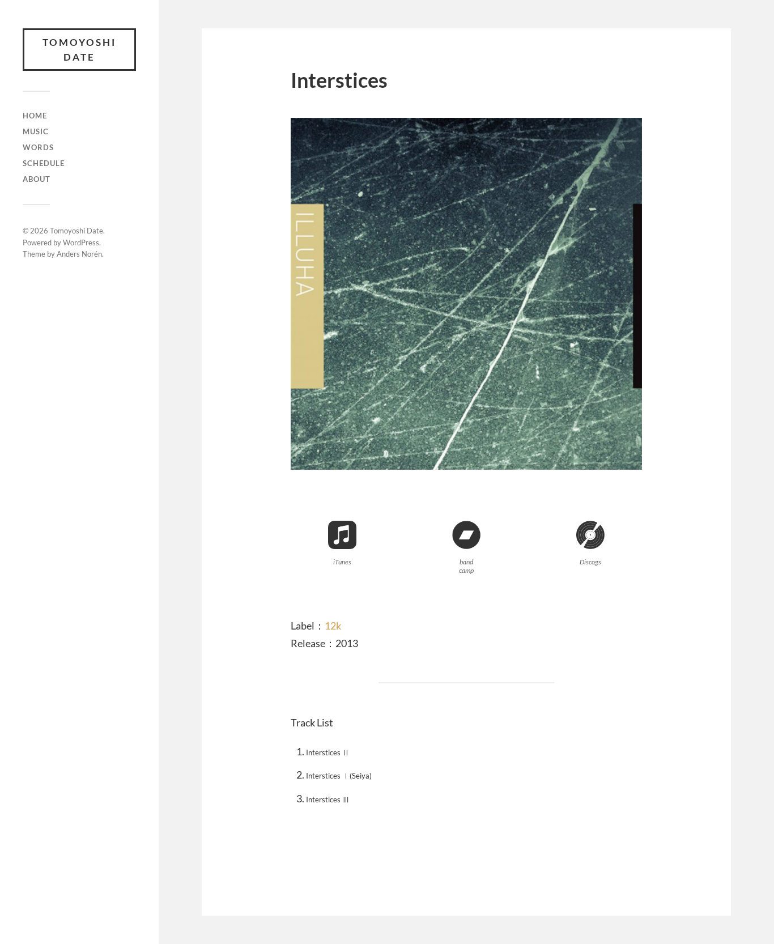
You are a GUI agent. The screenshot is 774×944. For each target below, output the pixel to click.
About (36, 179)
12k (333, 625)
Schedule (44, 163)
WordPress (81, 242)
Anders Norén (79, 253)
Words (38, 147)
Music (36, 131)
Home (35, 115)
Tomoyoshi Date (79, 49)
